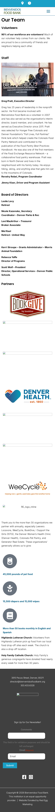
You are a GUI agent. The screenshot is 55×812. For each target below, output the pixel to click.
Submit (10, 765)
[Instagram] (31, 777)
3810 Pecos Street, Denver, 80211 (27, 677)
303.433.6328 (27, 685)
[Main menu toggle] (48, 11)
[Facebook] (24, 777)
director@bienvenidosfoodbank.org (27, 681)
